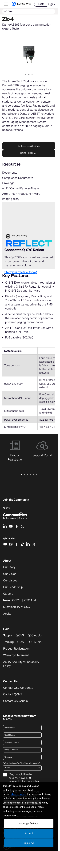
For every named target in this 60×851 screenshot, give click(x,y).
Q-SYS (6, 507)
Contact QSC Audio (15, 701)
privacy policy (18, 794)
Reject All (29, 843)
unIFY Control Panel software (20, 188)
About (7, 561)
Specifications (29, 146)
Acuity (7, 614)
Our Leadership (13, 587)
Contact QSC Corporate (18, 688)
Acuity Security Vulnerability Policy (21, 664)
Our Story (9, 567)
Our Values (10, 581)
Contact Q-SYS (12, 694)
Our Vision (9, 574)
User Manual (28, 153)
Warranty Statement (16, 655)
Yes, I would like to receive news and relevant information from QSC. (25, 780)
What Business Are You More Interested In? (21, 763)
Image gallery (11, 199)
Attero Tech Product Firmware (21, 194)
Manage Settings (28, 823)
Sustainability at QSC (16, 607)
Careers (8, 594)
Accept (29, 833)
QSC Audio (9, 539)
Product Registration (16, 649)
